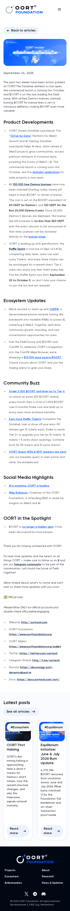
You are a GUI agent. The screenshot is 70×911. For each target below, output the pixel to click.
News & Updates (52, 882)
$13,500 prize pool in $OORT (42, 357)
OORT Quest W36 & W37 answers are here (37, 451)
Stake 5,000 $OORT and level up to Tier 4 (37, 391)
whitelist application (46, 172)
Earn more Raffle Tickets (25, 419)
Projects (10, 870)
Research (48, 876)
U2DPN (54, 309)
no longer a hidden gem (37, 526)
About (46, 870)
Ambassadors (13, 882)
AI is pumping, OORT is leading (29, 485)
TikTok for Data (20, 136)
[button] (59, 9)
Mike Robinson (18, 492)
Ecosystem (11, 876)
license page (37, 236)
